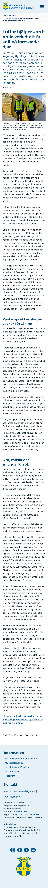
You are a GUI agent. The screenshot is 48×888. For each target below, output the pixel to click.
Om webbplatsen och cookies (21, 758)
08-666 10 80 (20, 811)
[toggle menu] (42, 6)
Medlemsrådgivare (24, 791)
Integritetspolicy (13, 763)
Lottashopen (11, 771)
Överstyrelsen (12, 796)
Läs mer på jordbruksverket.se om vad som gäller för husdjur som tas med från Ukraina (22, 719)
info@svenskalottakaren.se (26, 814)
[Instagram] (12, 850)
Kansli (7, 791)
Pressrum (9, 776)
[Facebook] (19, 850)
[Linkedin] (33, 850)
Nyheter (12, 16)
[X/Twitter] (26, 850)
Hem (5, 16)
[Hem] (17, 6)
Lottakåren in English (16, 767)
